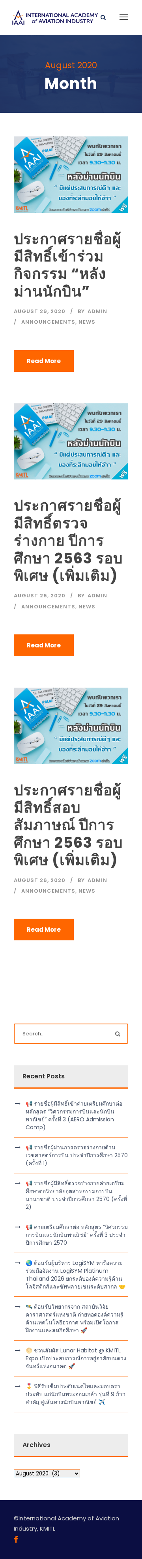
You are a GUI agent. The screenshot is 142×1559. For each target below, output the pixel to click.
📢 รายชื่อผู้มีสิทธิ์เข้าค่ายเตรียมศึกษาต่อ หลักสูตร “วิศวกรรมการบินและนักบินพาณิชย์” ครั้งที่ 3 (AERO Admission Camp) (74, 1115)
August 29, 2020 (39, 311)
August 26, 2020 (39, 595)
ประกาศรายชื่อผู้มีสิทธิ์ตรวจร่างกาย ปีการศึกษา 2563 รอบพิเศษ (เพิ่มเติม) (68, 540)
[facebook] (16, 1539)
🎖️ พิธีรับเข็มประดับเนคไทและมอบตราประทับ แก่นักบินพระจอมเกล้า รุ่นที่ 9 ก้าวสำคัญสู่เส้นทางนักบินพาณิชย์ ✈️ (75, 1394)
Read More (44, 361)
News (86, 322)
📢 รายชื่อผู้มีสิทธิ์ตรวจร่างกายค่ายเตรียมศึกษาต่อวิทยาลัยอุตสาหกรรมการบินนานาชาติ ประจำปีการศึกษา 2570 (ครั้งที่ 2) (76, 1195)
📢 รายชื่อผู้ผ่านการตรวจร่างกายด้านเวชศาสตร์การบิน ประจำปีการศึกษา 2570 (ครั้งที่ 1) (77, 1155)
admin (97, 311)
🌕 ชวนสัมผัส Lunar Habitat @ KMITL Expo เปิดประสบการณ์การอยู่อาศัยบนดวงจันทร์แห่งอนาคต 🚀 (76, 1358)
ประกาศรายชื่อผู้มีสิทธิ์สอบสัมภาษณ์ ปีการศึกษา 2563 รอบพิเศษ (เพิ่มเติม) (68, 825)
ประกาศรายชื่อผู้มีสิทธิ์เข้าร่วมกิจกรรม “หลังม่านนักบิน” (67, 265)
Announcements (48, 322)
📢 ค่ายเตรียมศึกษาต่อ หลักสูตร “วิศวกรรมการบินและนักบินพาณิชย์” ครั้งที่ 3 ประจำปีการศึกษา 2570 (77, 1235)
